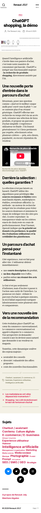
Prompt (6, 459)
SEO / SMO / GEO (14, 462)
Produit (32, 456)
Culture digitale (25, 431)
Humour (6, 443)
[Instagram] (33, 471)
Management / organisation (13, 450)
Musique (5, 456)
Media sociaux (23, 452)
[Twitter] (16, 471)
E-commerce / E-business (20, 435)
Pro (20, 15)
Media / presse (8, 453)
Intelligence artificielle (14, 383)
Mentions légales (10, 498)
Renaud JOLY (20, 5)
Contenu (8, 431)
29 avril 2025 (31, 31)
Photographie (19, 456)
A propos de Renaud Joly (14, 495)
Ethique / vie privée (9, 438)
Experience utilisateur (22, 380)
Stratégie (31, 462)
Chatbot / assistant (13, 377)
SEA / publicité (16, 459)
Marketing (31, 450)
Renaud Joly (15, 31)
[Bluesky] (8, 471)
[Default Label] (24, 471)
